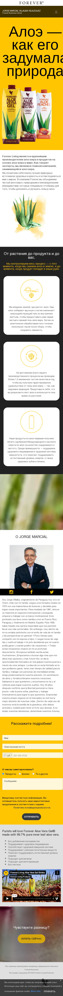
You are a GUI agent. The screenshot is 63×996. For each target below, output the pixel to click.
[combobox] (7, 755)
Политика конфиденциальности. (31, 807)
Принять (49, 991)
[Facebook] (31, 592)
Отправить (31, 817)
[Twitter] (52, 592)
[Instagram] (11, 592)
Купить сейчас (31, 938)
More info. (36, 991)
